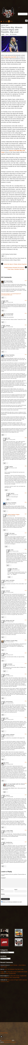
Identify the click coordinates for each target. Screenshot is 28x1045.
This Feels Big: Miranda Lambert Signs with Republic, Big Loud (11, 29)
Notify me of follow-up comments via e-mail (12, 901)
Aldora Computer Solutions (10, 1042)
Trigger (2, 34)
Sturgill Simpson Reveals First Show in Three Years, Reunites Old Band (15, 268)
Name (2, 889)
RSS (11, 21)
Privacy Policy (4, 1033)
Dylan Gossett (21, 258)
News (7, 34)
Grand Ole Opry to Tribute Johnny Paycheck (14, 264)
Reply (26, 280)
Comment (3, 877)
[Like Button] (2, 256)
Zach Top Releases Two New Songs (14, 969)
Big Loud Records (5, 258)
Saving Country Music (6, 1040)
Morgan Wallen (17, 260)
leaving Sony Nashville (9, 57)
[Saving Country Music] (8, 18)
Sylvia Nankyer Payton (13, 514)
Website (3, 894)
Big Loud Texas (13, 258)
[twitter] (1, 21)
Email (16, 889)
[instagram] (6, 21)
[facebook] (4, 21)
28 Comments (13, 34)
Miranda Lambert (9, 260)
